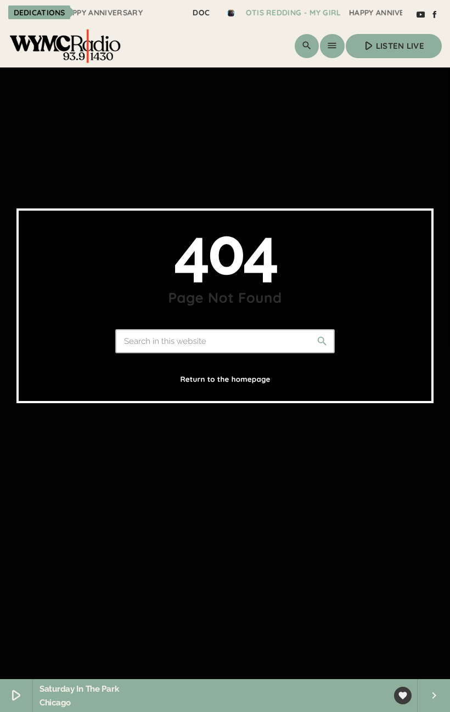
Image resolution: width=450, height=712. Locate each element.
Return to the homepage (225, 379)
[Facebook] (434, 15)
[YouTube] (420, 15)
